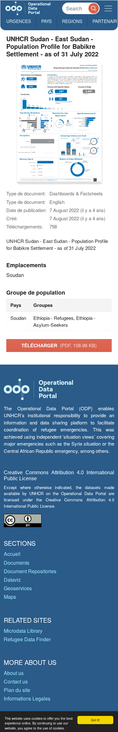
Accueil (12, 553)
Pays (46, 21)
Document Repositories (30, 571)
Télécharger (59, 345)
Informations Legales (27, 698)
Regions (72, 21)
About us (14, 673)
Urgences (18, 21)
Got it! (95, 720)
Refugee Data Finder (27, 639)
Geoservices (18, 588)
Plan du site (17, 690)
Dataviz (12, 579)
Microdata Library (23, 630)
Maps (10, 596)
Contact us (16, 681)
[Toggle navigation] (108, 8)
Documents (16, 562)
